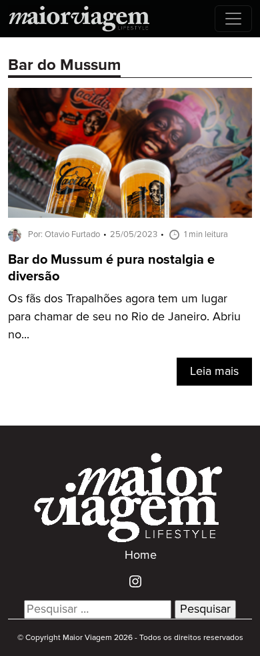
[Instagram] (130, 581)
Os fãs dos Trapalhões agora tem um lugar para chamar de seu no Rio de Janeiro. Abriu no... (124, 317)
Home (141, 555)
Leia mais (214, 371)
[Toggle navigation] (233, 18)
